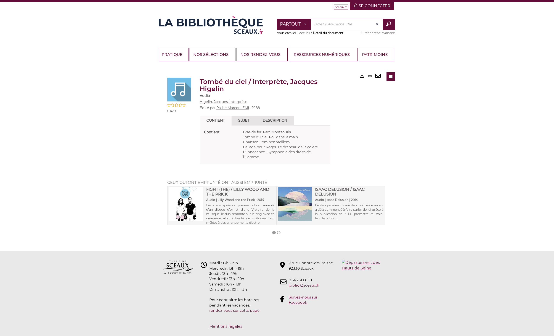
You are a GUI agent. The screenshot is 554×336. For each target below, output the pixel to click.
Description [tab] (275, 120)
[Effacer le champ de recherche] (377, 24)
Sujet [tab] (243, 120)
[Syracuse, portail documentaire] (211, 25)
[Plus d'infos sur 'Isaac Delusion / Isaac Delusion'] (295, 204)
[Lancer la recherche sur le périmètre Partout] (389, 24)
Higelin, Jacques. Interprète (223, 102)
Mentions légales (225, 326)
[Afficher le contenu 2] (278, 232)
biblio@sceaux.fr (304, 285)
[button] (179, 89)
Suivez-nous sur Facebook (303, 300)
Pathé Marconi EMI (232, 108)
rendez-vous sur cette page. (234, 310)
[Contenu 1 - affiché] (274, 232)
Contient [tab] (215, 120)
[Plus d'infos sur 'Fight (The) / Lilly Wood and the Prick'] (186, 204)
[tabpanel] (265, 145)
